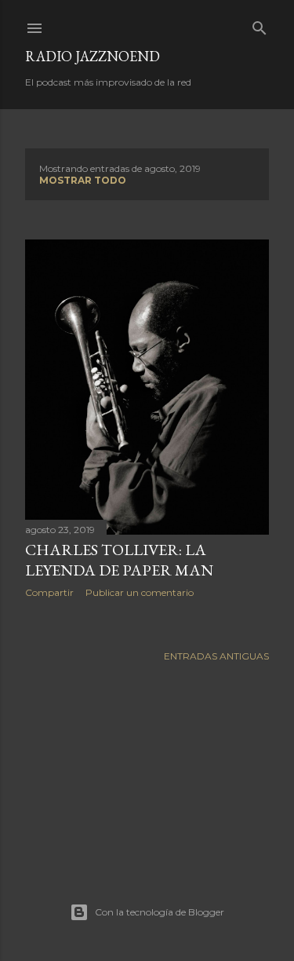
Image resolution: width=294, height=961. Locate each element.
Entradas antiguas (216, 656)
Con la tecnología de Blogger (159, 912)
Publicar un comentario (139, 592)
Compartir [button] (49, 592)
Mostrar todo (82, 180)
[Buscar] (259, 24)
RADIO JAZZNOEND (92, 56)
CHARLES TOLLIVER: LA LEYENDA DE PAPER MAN (119, 559)
